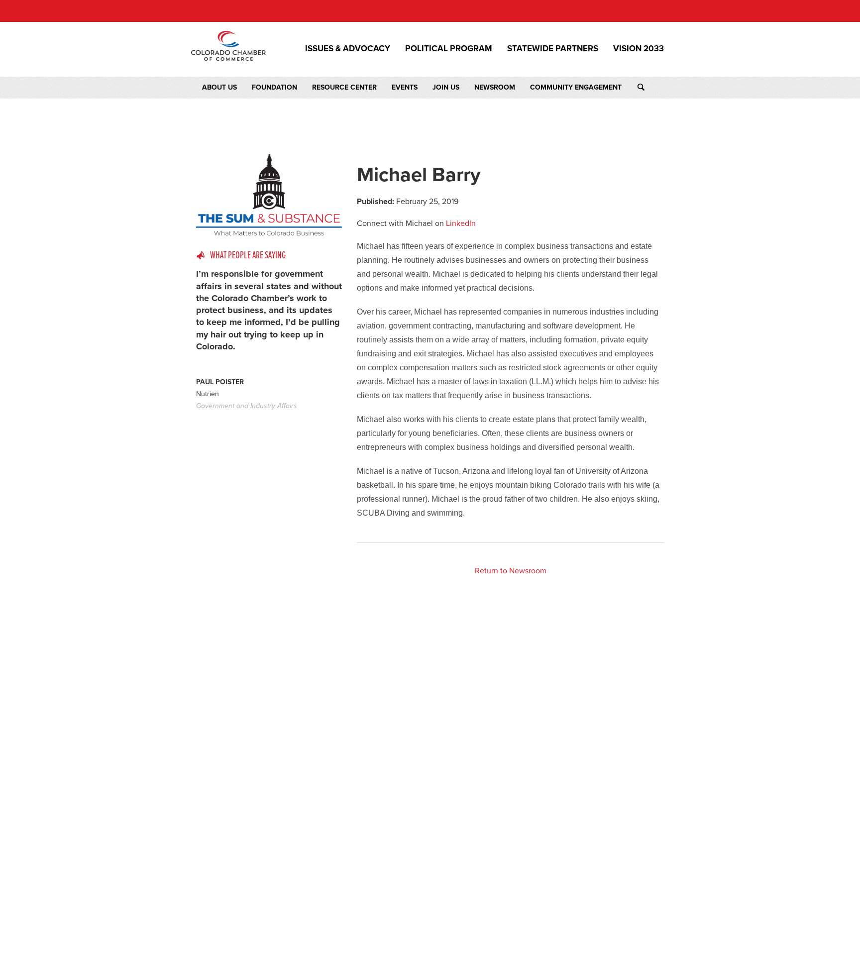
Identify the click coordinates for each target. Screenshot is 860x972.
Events (405, 87)
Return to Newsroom (510, 571)
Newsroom (494, 87)
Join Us (445, 87)
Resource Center (344, 87)
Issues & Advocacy (347, 49)
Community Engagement (576, 87)
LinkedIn (461, 223)
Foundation (274, 87)
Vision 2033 (638, 49)
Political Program (448, 49)
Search (650, 88)
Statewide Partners (552, 49)
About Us (219, 87)
